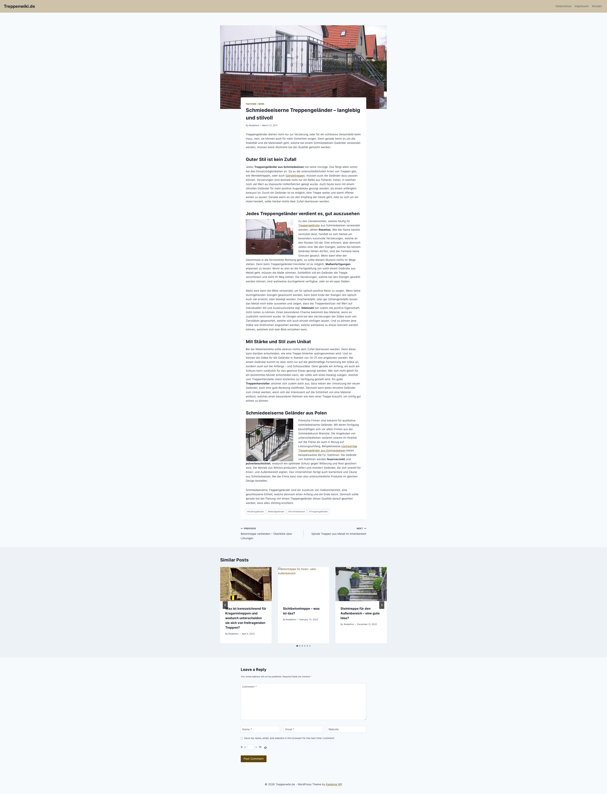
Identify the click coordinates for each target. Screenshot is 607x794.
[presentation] (246, 584)
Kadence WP (334, 784)
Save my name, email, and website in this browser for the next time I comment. (289, 738)
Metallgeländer (276, 511)
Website (333, 729)
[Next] (381, 605)
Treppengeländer (309, 225)
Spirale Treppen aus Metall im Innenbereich (338, 531)
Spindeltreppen (295, 175)
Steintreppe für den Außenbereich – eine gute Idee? (360, 613)
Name (247, 729)
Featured (251, 104)
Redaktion (254, 125)
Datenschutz (564, 6)
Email (289, 729)
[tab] (297, 646)
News (261, 104)
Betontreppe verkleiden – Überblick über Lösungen (266, 533)
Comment (249, 686)
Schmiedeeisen (296, 511)
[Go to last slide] (225, 605)
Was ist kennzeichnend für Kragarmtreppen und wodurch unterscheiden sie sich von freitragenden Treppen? (245, 618)
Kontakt (597, 6)
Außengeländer (255, 511)
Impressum (582, 6)
